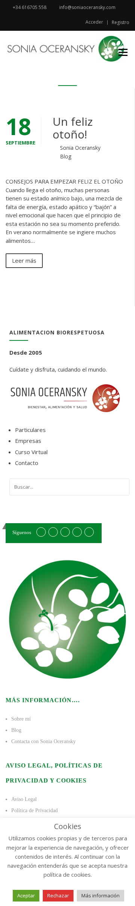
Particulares (30, 429)
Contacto (26, 463)
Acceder (94, 22)
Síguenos (21, 532)
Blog (65, 156)
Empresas (28, 440)
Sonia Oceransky (80, 147)
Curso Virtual (31, 452)
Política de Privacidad (34, 810)
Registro (120, 22)
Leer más (24, 260)
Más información (100, 895)
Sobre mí (21, 719)
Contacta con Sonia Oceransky (43, 741)
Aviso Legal (24, 799)
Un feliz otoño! (72, 128)
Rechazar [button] (58, 895)
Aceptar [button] (26, 895)
